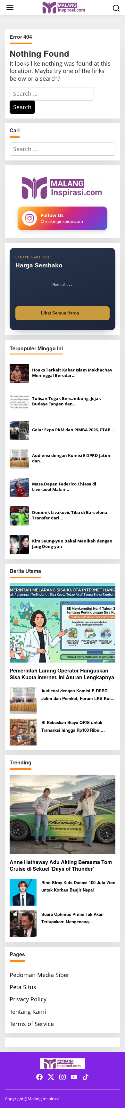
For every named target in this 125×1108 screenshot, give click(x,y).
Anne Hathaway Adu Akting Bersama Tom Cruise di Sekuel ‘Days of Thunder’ (61, 865)
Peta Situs (23, 987)
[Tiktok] (85, 1077)
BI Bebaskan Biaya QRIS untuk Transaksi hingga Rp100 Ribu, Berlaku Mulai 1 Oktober (71, 726)
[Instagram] (62, 1077)
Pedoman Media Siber (39, 975)
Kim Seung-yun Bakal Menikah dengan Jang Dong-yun (72, 543)
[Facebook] (39, 1077)
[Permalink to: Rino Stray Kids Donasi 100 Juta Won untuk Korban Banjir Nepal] (23, 891)
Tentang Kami (28, 1011)
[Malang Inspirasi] (63, 7)
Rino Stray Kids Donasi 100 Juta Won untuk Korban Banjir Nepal (78, 886)
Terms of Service (32, 1024)
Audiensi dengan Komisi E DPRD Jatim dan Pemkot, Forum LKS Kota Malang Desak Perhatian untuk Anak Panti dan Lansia (77, 695)
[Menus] (10, 7)
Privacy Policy (28, 999)
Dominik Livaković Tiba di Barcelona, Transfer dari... (70, 515)
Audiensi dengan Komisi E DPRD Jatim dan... (71, 458)
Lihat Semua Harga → (62, 313)
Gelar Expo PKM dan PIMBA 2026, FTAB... (73, 430)
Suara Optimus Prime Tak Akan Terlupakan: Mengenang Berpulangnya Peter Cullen (72, 918)
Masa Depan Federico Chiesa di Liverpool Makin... (64, 486)
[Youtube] (74, 1077)
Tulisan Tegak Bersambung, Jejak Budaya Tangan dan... (66, 401)
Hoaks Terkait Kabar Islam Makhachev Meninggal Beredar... (72, 372)
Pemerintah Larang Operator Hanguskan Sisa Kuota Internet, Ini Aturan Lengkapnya (62, 674)
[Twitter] (51, 1077)
